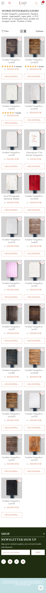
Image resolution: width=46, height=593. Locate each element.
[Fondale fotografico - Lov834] (11, 46)
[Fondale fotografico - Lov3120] (11, 270)
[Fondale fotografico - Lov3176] (11, 226)
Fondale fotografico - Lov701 (34, 328)
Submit (37, 552)
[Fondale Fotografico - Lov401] (11, 93)
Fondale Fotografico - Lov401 (11, 107)
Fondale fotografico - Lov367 (34, 284)
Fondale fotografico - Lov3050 (34, 197)
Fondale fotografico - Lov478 (11, 502)
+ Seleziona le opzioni (12, 76)
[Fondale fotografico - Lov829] (34, 226)
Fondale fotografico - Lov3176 (11, 241)
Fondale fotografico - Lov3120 (11, 284)
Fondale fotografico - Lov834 (11, 61)
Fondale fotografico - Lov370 (11, 154)
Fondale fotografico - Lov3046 (34, 371)
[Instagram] (10, 561)
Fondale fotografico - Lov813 (11, 458)
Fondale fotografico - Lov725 (34, 415)
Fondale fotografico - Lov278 (11, 328)
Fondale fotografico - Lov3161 (34, 458)
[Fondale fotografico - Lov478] (11, 488)
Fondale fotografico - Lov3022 (34, 61)
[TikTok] (23, 561)
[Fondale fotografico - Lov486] (11, 357)
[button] (21, 31)
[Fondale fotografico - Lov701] (34, 314)
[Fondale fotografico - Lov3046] (34, 357)
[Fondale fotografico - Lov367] (34, 270)
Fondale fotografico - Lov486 (11, 371)
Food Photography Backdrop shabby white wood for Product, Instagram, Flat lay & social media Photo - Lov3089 (11, 197)
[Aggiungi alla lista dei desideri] (19, 39)
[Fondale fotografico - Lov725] (34, 401)
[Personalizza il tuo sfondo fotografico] (34, 139)
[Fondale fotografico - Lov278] (11, 314)
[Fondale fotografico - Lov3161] (34, 444)
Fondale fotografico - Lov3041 (34, 107)
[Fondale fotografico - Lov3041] (34, 93)
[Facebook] (3, 561)
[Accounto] (36, 3)
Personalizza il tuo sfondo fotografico (34, 154)
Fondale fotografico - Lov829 (34, 241)
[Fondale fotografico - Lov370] (11, 139)
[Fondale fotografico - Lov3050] (34, 183)
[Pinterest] (16, 561)
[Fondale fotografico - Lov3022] (34, 46)
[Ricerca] (9, 3)
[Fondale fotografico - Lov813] (11, 444)
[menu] (2, 3)
